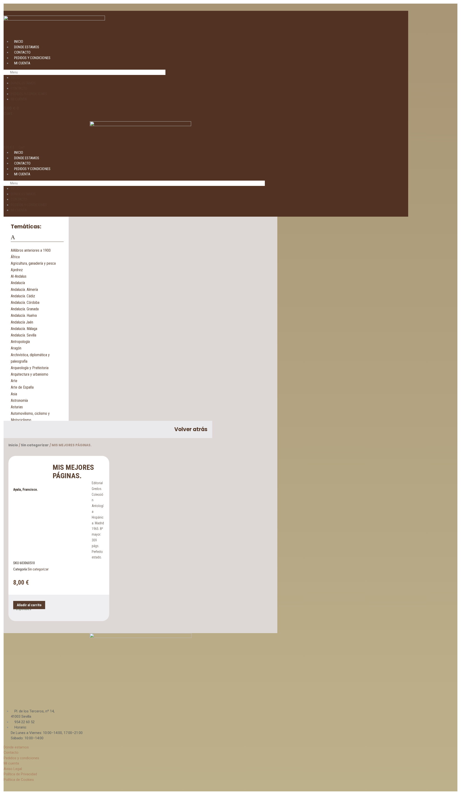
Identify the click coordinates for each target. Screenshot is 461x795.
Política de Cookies (19, 779)
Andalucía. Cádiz (23, 296)
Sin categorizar (35, 445)
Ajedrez (17, 270)
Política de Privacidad (20, 774)
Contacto (22, 52)
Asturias (17, 407)
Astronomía (19, 400)
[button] (84, 72)
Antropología (20, 341)
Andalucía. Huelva (24, 315)
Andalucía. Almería (24, 289)
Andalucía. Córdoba (25, 302)
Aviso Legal (13, 769)
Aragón (16, 348)
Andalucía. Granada (25, 309)
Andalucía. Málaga (24, 328)
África (15, 257)
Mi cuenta (22, 63)
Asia (14, 394)
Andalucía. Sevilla (23, 335)
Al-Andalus (18, 276)
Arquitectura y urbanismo (29, 374)
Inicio (18, 41)
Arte (14, 381)
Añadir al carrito (29, 605)
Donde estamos (26, 47)
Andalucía (18, 283)
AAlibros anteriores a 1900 (31, 250)
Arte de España (22, 387)
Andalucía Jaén (22, 322)
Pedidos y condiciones (32, 58)
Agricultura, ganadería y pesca (33, 263)
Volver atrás (190, 429)
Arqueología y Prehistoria (30, 368)
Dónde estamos (16, 747)
